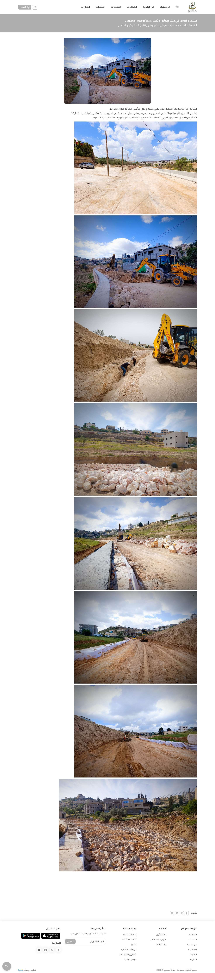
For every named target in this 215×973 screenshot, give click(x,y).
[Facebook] (58, 949)
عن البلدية (192, 944)
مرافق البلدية (130, 959)
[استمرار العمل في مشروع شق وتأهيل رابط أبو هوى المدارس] (107, 71)
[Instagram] (45, 949)
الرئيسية (165, 7)
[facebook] (187, 913)
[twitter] (182, 913)
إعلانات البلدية (129, 934)
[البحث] (35, 7)
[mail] (172, 913)
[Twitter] (52, 949)
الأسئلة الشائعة (129, 939)
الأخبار (183, 25)
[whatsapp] (177, 913)
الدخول (23, 7)
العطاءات (115, 7)
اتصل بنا (85, 7)
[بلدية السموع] (192, 7)
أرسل (70, 941)
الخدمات (132, 7)
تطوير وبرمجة (30, 970)
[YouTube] (39, 949)
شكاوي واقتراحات (128, 954)
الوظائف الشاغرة (128, 949)
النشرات (100, 7)
